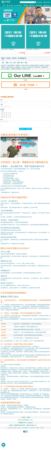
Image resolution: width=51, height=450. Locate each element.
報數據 (3, 447)
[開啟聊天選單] (3, 445)
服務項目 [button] (31, 5)
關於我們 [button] (47, 5)
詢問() (40, 2)
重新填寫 (29, 128)
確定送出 (23, 128)
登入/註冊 (47, 2)
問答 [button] (4, 5)
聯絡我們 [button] (39, 5)
